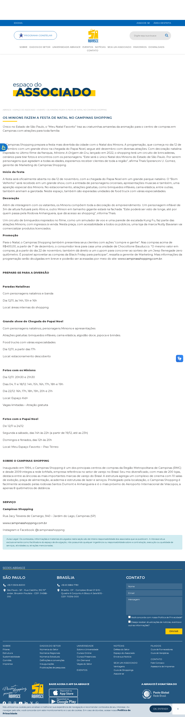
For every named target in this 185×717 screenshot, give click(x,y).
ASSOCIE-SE (143, 23)
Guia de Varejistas (160, 653)
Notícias (100, 47)
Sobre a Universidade (87, 649)
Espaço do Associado (124, 653)
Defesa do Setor (122, 649)
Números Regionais (50, 653)
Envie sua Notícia (122, 656)
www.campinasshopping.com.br (140, 258)
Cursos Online (84, 653)
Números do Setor (49, 649)
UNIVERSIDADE (85, 645)
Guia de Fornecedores (162, 649)
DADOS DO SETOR (50, 645)
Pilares (6, 649)
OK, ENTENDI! (160, 708)
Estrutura (8, 653)
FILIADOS (156, 645)
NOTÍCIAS (119, 645)
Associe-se (119, 673)
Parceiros (140, 47)
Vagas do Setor (84, 664)
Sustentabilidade (11, 656)
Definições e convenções (52, 660)
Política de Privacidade (169, 617)
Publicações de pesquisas (52, 667)
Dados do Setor (39, 47)
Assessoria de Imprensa (162, 666)
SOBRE (7, 645)
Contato (92, 50)
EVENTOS (82, 670)
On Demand (83, 660)
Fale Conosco (157, 662)
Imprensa (8, 664)
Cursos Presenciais (86, 656)
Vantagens (119, 666)
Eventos (88, 47)
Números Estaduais (50, 656)
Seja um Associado (119, 47)
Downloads (156, 47)
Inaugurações (47, 664)
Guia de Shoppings (123, 670)
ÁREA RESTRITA (162, 23)
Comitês (7, 660)
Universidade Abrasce (66, 47)
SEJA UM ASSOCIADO (125, 662)
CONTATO (156, 659)
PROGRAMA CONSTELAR (37, 35)
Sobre (23, 47)
